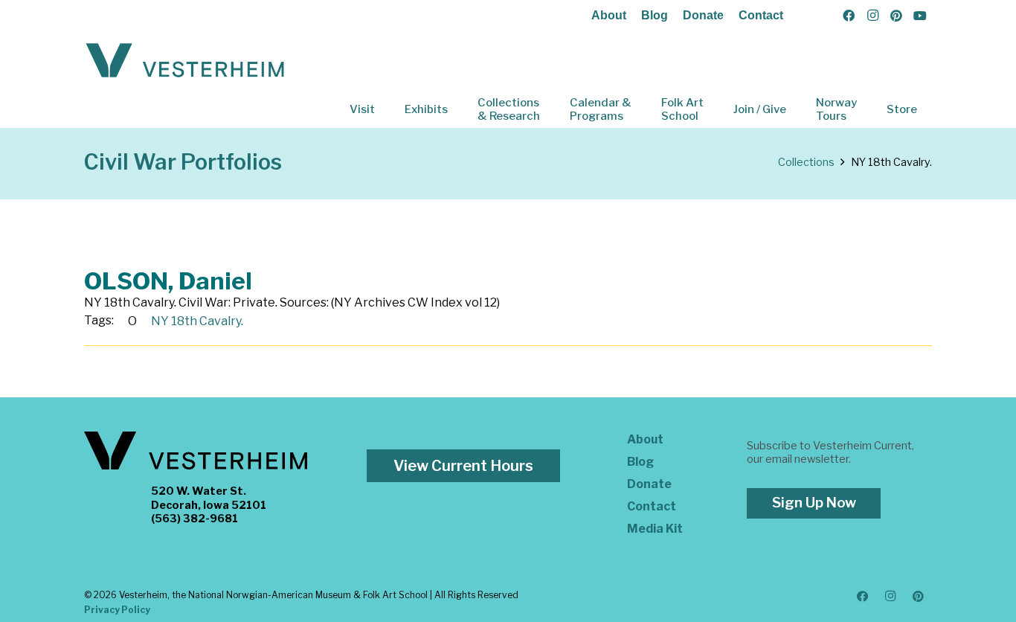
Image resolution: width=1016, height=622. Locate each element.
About (608, 15)
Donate (703, 15)
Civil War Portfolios (183, 162)
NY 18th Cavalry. (197, 321)
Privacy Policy (117, 609)
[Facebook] (849, 16)
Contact (761, 15)
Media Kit (655, 529)
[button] (385, 109)
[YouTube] (920, 16)
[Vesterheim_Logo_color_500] (185, 61)
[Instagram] (872, 16)
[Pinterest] (896, 16)
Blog (654, 15)
